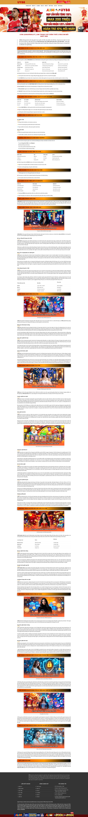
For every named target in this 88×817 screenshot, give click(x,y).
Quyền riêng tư (20, 801)
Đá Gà (42, 5)
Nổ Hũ (46, 5)
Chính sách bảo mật (28, 801)
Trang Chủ (28, 5)
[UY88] (21, 2)
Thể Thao (51, 5)
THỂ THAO (60, 5)
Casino (38, 5)
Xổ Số (55, 5)
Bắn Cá (33, 5)
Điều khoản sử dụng (36, 801)
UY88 (20, 40)
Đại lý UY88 (43, 801)
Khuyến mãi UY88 (49, 801)
